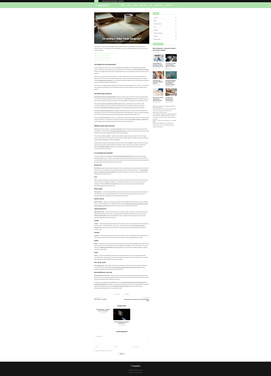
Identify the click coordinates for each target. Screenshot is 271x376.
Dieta (150, 5)
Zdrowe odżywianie (158, 5)
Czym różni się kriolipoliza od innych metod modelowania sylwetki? (158, 99)
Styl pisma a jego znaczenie (103, 55)
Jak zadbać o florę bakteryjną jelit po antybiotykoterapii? (169, 99)
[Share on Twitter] (127, 294)
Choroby (123, 5)
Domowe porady (143, 5)
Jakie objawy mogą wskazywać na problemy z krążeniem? (158, 82)
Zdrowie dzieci (168, 5)
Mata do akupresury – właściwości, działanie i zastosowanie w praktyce (164, 49)
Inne (165, 27)
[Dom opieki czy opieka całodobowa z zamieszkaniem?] (121, 314)
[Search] (176, 5)
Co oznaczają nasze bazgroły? (103, 60)
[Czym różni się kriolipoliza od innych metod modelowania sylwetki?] (158, 92)
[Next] (100, 1)
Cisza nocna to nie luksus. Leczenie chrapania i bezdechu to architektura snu (170, 65)
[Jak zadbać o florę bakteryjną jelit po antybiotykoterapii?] (171, 92)
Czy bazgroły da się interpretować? (105, 53)
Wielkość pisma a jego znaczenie (104, 57)
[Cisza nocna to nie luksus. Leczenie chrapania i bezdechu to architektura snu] (171, 58)
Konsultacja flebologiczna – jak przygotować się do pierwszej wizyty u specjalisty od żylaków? (171, 82)
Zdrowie (129, 5)
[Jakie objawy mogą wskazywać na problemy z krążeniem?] (158, 75)
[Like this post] (124, 294)
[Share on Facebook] (126, 294)
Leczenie (135, 5)
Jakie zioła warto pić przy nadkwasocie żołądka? (166, 114)
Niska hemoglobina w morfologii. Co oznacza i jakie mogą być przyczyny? (158, 65)
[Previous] (99, 1)
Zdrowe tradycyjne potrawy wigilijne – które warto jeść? (114, 1)
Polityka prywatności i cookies (135, 370)
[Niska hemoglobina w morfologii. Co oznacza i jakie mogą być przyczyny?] (158, 58)
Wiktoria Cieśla (114, 41)
